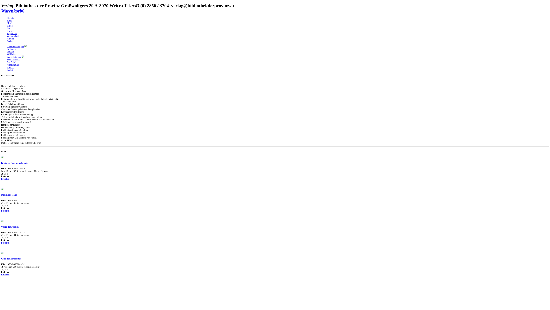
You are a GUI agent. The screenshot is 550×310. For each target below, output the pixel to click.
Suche (9, 41)
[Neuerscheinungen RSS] (25, 46)
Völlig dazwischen (10, 227)
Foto (9, 28)
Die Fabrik (12, 62)
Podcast (10, 51)
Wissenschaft (13, 36)
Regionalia (12, 33)
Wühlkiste (11, 54)
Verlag (10, 70)
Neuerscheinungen (15, 46)
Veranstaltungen (14, 57)
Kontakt (10, 67)
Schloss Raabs (13, 59)
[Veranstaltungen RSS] (23, 57)
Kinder (10, 26)
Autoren (10, 38)
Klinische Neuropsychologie (14, 163)
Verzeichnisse (13, 65)
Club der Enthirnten (11, 258)
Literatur (11, 18)
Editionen (11, 49)
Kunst (9, 20)
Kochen (10, 31)
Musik (10, 23)
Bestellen (5, 179)
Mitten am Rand (9, 195)
